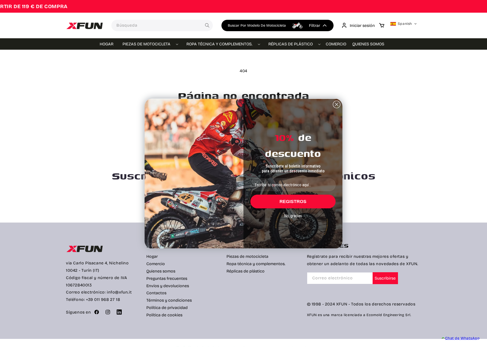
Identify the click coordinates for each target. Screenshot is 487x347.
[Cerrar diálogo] (336, 104)
